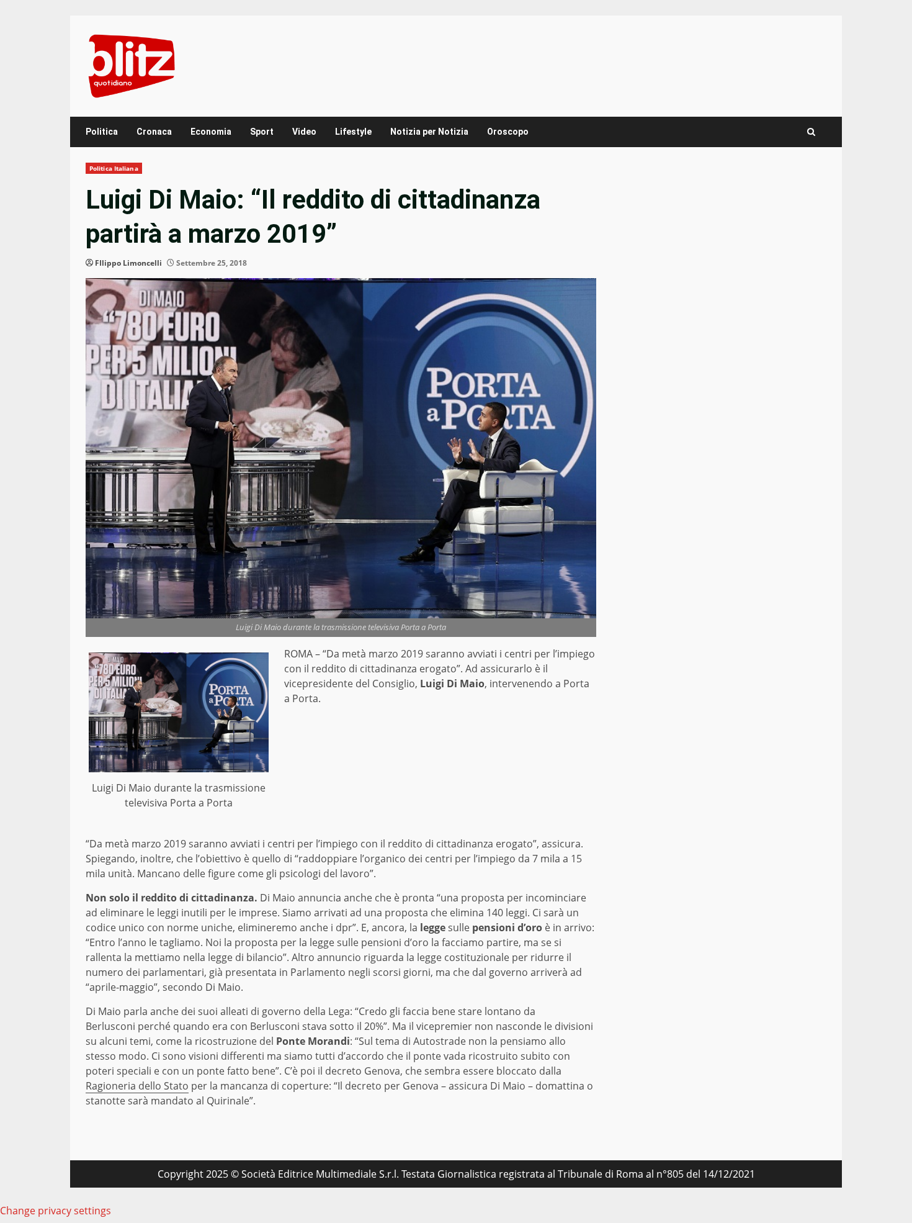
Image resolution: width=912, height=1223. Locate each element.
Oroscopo (508, 132)
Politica (102, 132)
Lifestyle (353, 132)
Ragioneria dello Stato (137, 1086)
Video (304, 132)
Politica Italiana (113, 168)
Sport (262, 132)
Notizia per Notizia (429, 132)
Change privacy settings (55, 1210)
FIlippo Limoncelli (128, 263)
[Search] (811, 132)
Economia (210, 132)
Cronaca (154, 132)
